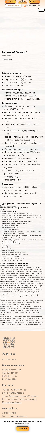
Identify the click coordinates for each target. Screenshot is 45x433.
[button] (13, 5)
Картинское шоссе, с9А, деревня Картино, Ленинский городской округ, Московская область (20, 399)
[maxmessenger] (3, 354)
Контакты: (8, 385)
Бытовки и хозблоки (11, 370)
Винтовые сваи (9, 379)
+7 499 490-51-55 (33, 6)
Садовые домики (10, 373)
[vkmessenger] (7, 354)
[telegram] (10, 354)
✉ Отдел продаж (16, 393)
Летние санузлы (9, 376)
